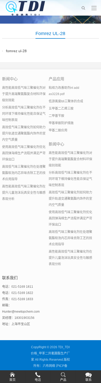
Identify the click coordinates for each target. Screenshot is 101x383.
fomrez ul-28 (16, 51)
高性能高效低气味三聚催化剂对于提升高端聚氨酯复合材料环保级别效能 (24, 94)
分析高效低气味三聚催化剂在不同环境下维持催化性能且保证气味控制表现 (24, 114)
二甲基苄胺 (56, 116)
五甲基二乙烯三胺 (61, 108)
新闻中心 (10, 79)
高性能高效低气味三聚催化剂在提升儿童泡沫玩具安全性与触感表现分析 (24, 193)
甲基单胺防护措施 (61, 123)
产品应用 (56, 79)
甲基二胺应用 (58, 130)
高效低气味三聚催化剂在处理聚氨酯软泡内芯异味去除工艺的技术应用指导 (24, 173)
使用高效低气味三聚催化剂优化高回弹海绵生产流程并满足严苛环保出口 (24, 153)
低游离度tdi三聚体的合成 (66, 101)
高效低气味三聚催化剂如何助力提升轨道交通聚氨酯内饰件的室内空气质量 (24, 133)
